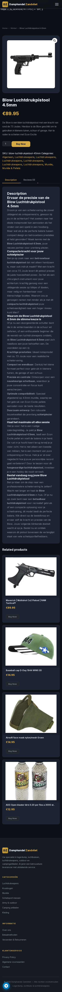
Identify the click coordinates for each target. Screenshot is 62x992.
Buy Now (21, 144)
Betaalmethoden (9, 935)
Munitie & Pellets (11, 168)
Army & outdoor (9, 903)
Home (4, 28)
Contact (6, 967)
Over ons (6, 930)
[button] (54, 40)
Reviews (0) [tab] (29, 180)
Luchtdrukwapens (24, 157)
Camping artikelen (10, 908)
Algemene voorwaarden (13, 962)
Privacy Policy (9, 957)
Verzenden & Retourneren (14, 940)
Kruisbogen (7, 888)
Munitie (49, 164)
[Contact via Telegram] (6, 985)
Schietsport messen (11, 898)
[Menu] (57, 4)
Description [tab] (11, 180)
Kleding (5, 912)
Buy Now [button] (12, 617)
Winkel (14, 28)
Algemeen (7, 157)
